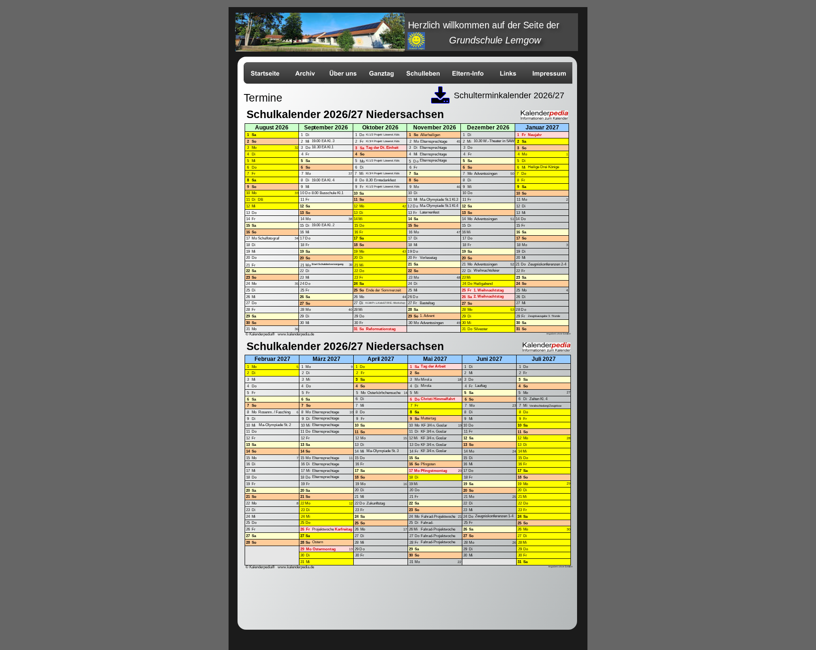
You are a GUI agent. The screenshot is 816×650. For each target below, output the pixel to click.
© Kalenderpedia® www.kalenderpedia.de (280, 334)
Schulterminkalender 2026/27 (509, 95)
